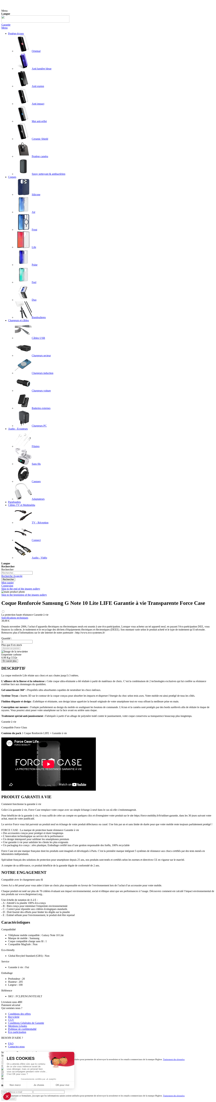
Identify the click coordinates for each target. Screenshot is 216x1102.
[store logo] (35, 21)
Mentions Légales (17, 1026)
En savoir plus (10, 661)
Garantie (5, 24)
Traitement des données (174, 1059)
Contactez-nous (16, 1046)
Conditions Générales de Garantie (26, 1023)
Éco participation (17, 1032)
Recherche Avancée (11, 576)
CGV (11, 1019)
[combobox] (17, 573)
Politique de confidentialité (22, 1029)
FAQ (11, 1043)
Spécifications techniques (14, 617)
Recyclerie (13, 1016)
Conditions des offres (19, 1013)
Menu (4, 27)
